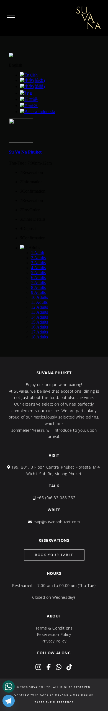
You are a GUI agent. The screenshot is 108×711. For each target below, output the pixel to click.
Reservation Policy (54, 634)
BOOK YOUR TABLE (54, 555)
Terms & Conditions (54, 628)
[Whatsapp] (8, 686)
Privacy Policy (54, 641)
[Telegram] (8, 701)
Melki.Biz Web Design (74, 694)
